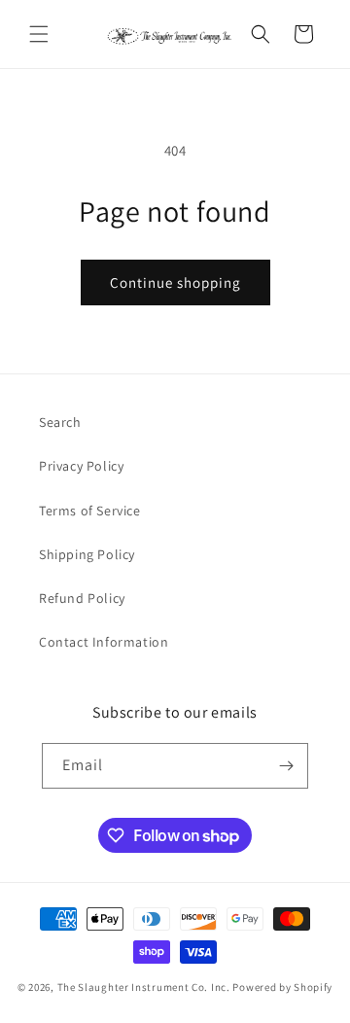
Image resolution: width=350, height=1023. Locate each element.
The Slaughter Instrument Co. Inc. (143, 987)
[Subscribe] (285, 766)
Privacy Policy (81, 466)
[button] (39, 34)
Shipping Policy (87, 554)
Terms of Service (90, 510)
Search (60, 422)
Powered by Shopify (282, 987)
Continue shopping (175, 282)
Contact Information (103, 642)
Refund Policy (82, 598)
